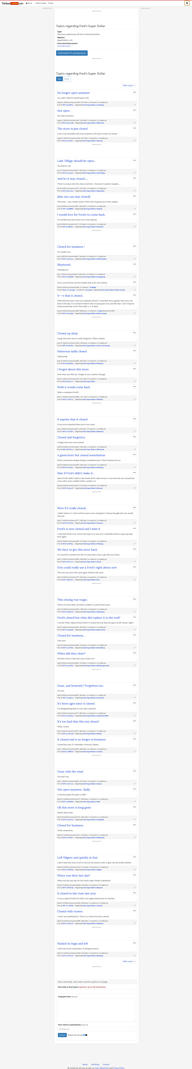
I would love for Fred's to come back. (81, 214)
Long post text (67, 996)
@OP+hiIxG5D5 (68, 905)
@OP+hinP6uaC (68, 955)
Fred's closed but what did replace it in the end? (88, 617)
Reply (93, 287)
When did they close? (71, 653)
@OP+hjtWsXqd (68, 716)
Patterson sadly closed (72, 351)
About (85, 1064)
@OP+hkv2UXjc (68, 467)
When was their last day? (73, 875)
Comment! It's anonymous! (72, 52)
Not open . (64, 110)
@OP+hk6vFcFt (68, 562)
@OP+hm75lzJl (68, 381)
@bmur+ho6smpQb (69, 290)
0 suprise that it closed (72, 419)
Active (66, 79)
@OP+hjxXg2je (68, 698)
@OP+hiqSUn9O (68, 923)
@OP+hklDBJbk (68, 523)
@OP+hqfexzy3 (68, 173)
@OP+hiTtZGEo (68, 837)
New (59, 79)
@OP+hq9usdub (68, 191)
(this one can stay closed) (73, 196)
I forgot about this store (73, 369)
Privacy (50, 3)
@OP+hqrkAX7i (68, 141)
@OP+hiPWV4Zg (68, 869)
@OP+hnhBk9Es (68, 345)
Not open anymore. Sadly (73, 789)
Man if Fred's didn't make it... (76, 473)
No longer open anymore (73, 93)
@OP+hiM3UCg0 (68, 887)
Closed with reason (70, 911)
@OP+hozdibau (68, 259)
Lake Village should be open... (76, 161)
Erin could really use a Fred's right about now (87, 567)
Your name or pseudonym (73, 1025)
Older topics (128, 85)
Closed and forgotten (71, 437)
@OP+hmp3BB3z (68, 363)
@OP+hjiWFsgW (68, 733)
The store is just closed (72, 128)
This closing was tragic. (72, 599)
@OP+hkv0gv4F (68, 488)
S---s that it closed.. (70, 295)
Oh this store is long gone (74, 807)
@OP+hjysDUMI (68, 665)
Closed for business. (70, 825)
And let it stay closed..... (72, 178)
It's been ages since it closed (76, 703)
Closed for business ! (71, 246)
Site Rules (95, 1064)
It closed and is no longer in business (81, 739)
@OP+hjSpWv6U (68, 612)
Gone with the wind (70, 771)
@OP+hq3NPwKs (68, 227)
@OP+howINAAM (68, 277)
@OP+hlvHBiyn (68, 399)
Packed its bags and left (72, 943)
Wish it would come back (73, 387)
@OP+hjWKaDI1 (68, 580)
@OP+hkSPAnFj (68, 449)
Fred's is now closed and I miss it (78, 529)
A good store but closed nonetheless (81, 455)
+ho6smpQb (88, 290)
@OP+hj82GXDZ (68, 801)
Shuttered (63, 264)
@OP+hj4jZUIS (68, 819)
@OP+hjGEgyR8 (68, 630)
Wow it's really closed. (71, 508)
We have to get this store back (77, 549)
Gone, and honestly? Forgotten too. (80, 685)
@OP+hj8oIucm (68, 784)
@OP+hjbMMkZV (68, 751)
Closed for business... (71, 635)
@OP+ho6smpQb (68, 313)
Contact (106, 1064)
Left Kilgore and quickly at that (77, 857)
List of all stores (63, 46)
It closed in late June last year (76, 893)
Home (30, 3)
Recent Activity (40, 3)
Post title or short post (82, 987)
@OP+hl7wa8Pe (68, 431)
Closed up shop (67, 333)
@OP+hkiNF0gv (68, 544)
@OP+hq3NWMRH (68, 209)
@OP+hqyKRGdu (68, 105)
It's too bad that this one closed (78, 721)
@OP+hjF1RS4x (68, 648)
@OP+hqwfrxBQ (68, 123)
